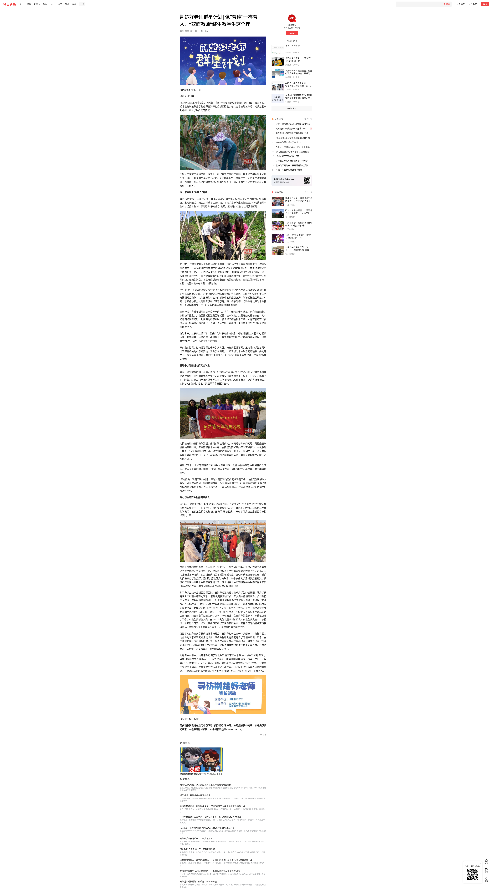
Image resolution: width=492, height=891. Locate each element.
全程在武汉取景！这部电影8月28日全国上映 (298, 60)
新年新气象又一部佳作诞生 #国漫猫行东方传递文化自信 (298, 199)
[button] (21, 4)
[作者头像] (292, 18)
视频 (45, 4)
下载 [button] (486, 879)
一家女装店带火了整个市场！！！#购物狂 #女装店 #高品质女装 (298, 249)
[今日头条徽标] (9, 4)
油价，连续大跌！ (293, 46)
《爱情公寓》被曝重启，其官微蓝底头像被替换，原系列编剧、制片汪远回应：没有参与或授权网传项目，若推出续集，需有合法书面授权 (298, 72)
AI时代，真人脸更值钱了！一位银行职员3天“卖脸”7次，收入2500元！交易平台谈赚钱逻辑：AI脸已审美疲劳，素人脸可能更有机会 (298, 84)
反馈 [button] (486, 872)
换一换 (309, 119)
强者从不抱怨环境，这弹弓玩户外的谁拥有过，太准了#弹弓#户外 (298, 212)
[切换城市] (39, 4)
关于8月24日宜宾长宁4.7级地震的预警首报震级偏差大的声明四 (298, 96)
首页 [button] (486, 863)
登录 (485, 4)
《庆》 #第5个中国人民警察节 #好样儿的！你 (298, 236)
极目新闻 (204, 31)
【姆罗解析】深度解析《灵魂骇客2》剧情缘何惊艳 (298, 224)
